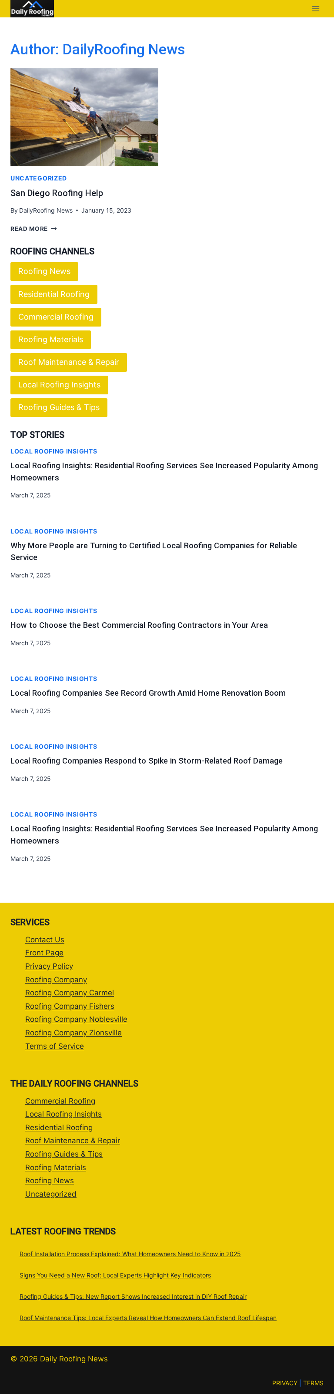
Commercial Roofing (56, 316)
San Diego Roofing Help (56, 193)
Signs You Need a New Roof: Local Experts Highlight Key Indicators (115, 1275)
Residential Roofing (54, 294)
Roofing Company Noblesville (76, 1019)
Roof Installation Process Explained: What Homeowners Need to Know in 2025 (130, 1253)
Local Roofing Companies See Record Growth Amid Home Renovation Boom (148, 692)
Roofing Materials (50, 339)
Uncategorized (38, 178)
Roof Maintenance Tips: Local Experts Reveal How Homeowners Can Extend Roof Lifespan (148, 1317)
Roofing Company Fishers (69, 1006)
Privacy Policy (49, 966)
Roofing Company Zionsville (73, 1032)
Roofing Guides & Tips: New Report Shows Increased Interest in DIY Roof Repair (133, 1296)
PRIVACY (284, 1383)
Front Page (44, 952)
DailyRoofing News (46, 210)
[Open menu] (315, 8)
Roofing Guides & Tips (59, 407)
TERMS (313, 1383)
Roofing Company (56, 979)
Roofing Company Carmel (69, 992)
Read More (33, 228)
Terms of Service (54, 1046)
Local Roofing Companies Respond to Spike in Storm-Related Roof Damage (146, 760)
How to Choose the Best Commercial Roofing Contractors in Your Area (139, 625)
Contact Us (44, 939)
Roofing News (44, 271)
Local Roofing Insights (59, 384)
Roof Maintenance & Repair (68, 362)
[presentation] (84, 117)
